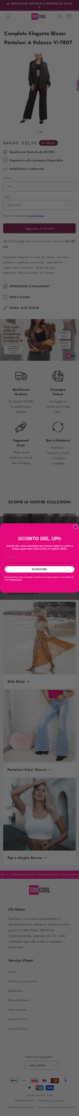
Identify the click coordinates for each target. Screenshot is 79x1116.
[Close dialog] (76, 527)
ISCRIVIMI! (39, 569)
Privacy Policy (16, 579)
